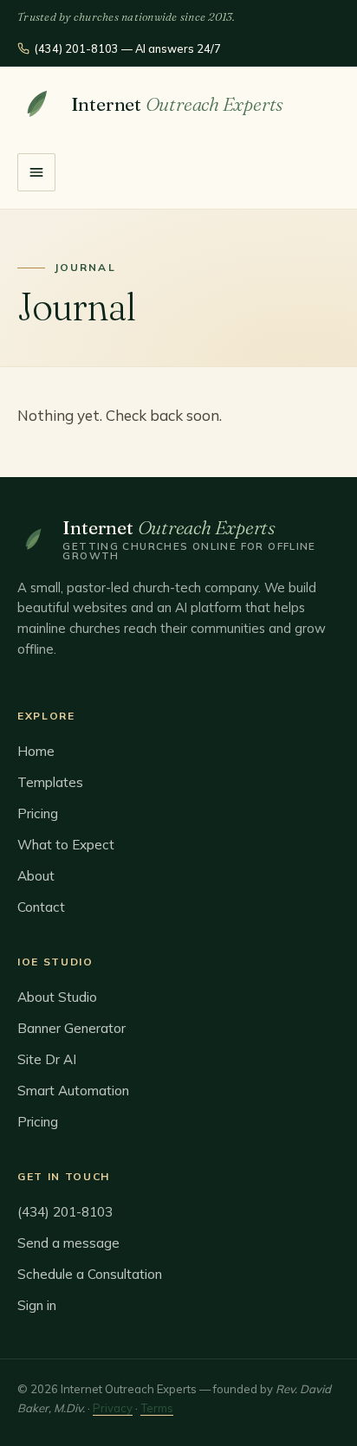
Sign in (36, 1305)
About (36, 876)
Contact (41, 907)
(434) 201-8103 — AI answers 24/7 (128, 48)
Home (36, 751)
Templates (50, 782)
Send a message (68, 1243)
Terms (156, 1408)
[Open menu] (36, 172)
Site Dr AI (46, 1059)
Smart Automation (73, 1090)
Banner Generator (71, 1028)
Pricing (37, 813)
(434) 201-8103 (65, 1212)
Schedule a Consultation (89, 1274)
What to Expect (65, 844)
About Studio (57, 997)
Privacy (113, 1408)
